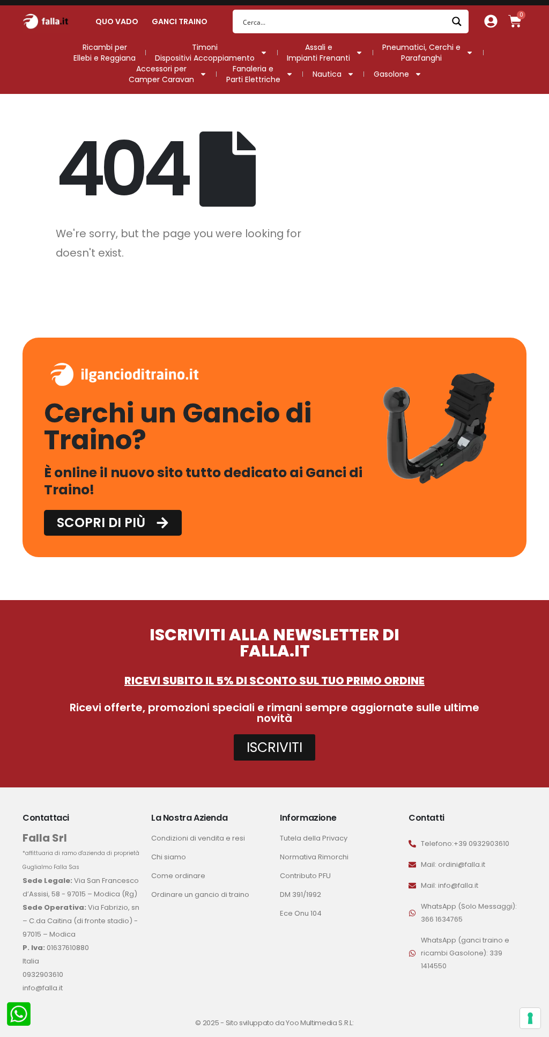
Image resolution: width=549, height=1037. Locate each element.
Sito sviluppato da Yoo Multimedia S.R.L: (290, 1023)
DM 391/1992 (300, 894)
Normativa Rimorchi (314, 857)
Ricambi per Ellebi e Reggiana (104, 52)
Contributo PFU (305, 876)
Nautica (327, 74)
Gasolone (391, 74)
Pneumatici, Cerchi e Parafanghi (421, 52)
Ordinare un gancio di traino (200, 894)
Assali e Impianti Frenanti (318, 52)
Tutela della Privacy (313, 838)
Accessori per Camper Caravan (161, 74)
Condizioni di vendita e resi (198, 838)
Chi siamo (168, 857)
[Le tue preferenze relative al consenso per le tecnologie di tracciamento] (530, 1018)
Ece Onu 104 (301, 913)
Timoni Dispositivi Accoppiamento (205, 52)
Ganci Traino (179, 21)
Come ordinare (178, 876)
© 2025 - (210, 1023)
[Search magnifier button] (456, 21)
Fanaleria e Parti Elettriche (253, 74)
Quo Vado (116, 21)
